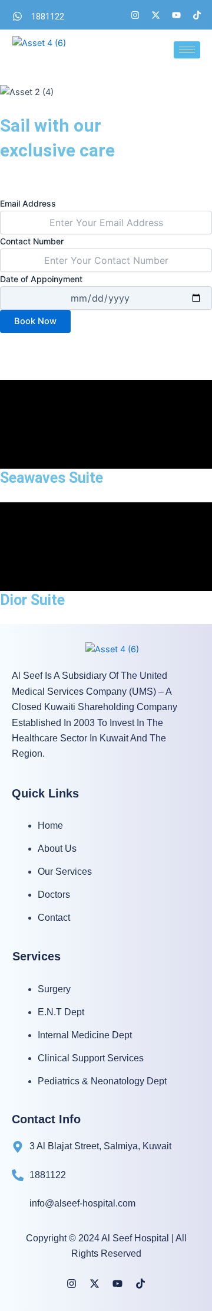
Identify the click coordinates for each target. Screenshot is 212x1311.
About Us (57, 849)
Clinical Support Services (91, 1058)
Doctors (54, 895)
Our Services (65, 872)
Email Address (28, 203)
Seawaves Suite (51, 477)
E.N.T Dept (61, 1012)
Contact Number (32, 241)
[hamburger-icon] (187, 49)
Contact (54, 918)
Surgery (54, 989)
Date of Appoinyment (41, 279)
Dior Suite (32, 600)
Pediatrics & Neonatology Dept (102, 1081)
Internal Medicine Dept (85, 1035)
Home (50, 825)
